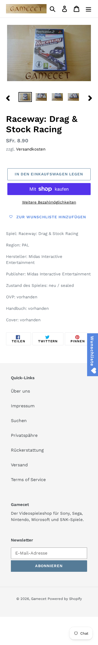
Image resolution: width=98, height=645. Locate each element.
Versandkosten (30, 149)
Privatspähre (24, 435)
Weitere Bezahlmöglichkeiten (49, 202)
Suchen (19, 420)
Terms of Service (28, 479)
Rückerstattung (27, 450)
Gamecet (38, 599)
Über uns (20, 391)
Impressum (23, 405)
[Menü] (88, 9)
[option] (25, 98)
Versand (19, 464)
